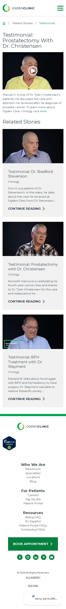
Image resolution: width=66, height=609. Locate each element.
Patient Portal (33, 503)
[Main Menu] (60, 8)
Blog (33, 481)
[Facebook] (17, 554)
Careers (33, 495)
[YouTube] (49, 554)
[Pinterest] (41, 554)
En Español (33, 521)
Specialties (33, 473)
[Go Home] (4, 23)
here (43, 111)
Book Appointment (30, 544)
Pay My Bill (33, 499)
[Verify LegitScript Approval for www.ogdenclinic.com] (33, 443)
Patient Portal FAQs (33, 525)
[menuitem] (33, 577)
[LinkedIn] (33, 554)
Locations (33, 477)
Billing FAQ (33, 517)
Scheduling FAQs (33, 529)
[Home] (18, 8)
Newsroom (33, 469)
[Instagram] (25, 554)
